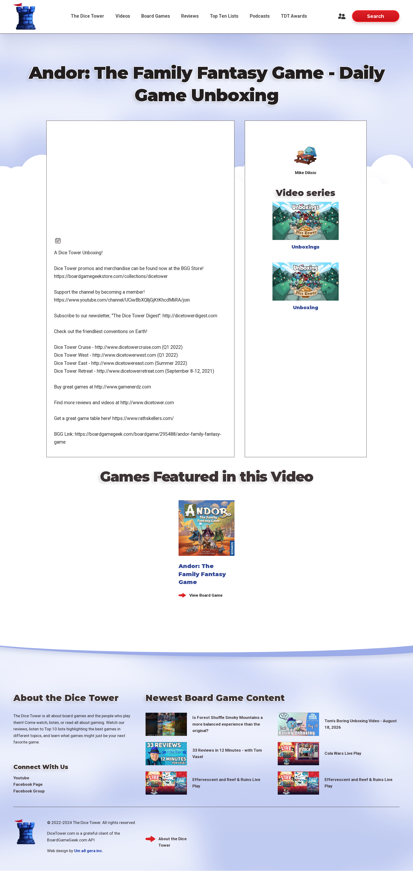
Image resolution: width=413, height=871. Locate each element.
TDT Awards (294, 16)
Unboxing (305, 307)
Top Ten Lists (224, 16)
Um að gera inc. (88, 850)
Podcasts (260, 16)
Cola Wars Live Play (343, 753)
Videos (122, 16)
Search (375, 16)
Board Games (155, 16)
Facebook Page (28, 784)
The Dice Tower (87, 16)
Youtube (21, 777)
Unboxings (306, 247)
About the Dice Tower (172, 839)
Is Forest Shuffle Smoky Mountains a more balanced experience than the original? (227, 724)
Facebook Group (29, 791)
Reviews (190, 16)
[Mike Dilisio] (305, 155)
